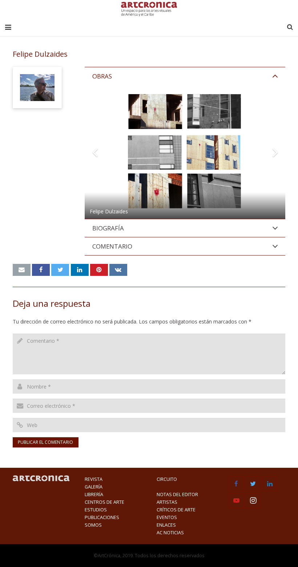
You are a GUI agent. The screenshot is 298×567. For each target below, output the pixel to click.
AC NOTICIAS (170, 533)
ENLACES (166, 525)
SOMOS (93, 525)
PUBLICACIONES (102, 517)
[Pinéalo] (99, 270)
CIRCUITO (167, 479)
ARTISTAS (167, 502)
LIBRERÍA (94, 494)
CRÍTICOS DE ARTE (176, 510)
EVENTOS (167, 517)
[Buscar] (290, 27)
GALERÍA (93, 487)
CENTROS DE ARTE (104, 502)
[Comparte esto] (41, 270)
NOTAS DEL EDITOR (177, 494)
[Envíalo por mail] (22, 270)
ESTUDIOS (96, 510)
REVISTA (93, 479)
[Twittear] (60, 270)
